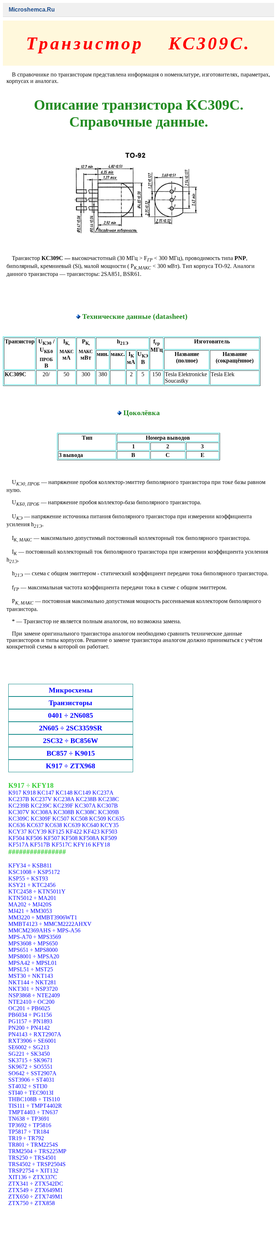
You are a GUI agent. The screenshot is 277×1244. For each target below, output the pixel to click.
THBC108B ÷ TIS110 (34, 1099)
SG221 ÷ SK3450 (29, 1054)
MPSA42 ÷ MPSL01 (32, 963)
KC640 (90, 825)
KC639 (71, 825)
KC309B (108, 812)
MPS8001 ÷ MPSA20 (33, 956)
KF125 (56, 831)
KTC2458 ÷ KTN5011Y (37, 891)
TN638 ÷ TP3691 (28, 1119)
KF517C (62, 844)
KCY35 (109, 825)
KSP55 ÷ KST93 (28, 878)
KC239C (41, 806)
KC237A (102, 793)
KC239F (63, 806)
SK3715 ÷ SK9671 (30, 1060)
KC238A (63, 799)
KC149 (82, 793)
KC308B (63, 812)
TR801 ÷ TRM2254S (33, 1145)
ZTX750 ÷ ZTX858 (31, 1203)
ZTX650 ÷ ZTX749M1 (35, 1197)
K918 (29, 793)
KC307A (85, 806)
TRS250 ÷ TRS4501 (32, 1158)
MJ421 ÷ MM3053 (30, 911)
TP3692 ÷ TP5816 (29, 1125)
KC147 (45, 793)
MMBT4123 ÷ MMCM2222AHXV (50, 924)
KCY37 (17, 831)
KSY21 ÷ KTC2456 (32, 885)
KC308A (41, 812)
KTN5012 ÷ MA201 (32, 898)
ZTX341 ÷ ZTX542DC (35, 1184)
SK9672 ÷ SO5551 (30, 1067)
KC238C (108, 799)
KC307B (107, 806)
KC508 (79, 819)
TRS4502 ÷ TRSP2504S (37, 1164)
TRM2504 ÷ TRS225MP (37, 1151)
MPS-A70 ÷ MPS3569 (34, 937)
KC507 (60, 819)
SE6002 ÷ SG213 (28, 1047)
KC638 (53, 825)
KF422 (74, 831)
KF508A (89, 838)
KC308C (86, 812)
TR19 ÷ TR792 (26, 1138)
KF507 (52, 838)
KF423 (91, 831)
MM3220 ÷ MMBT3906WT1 (42, 917)
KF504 (16, 838)
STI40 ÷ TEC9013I (30, 1093)
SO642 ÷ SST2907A (32, 1073)
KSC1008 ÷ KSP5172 (34, 872)
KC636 (16, 825)
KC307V (19, 812)
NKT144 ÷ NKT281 (32, 982)
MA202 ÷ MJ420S (30, 904)
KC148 (64, 793)
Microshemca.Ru (32, 9)
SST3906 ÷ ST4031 (31, 1080)
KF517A (18, 844)
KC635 (115, 819)
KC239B (18, 806)
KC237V (41, 799)
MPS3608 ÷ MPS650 (33, 943)
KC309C (18, 819)
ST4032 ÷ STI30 (27, 1086)
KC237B (18, 799)
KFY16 (82, 844)
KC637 (35, 825)
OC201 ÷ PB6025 (29, 1008)
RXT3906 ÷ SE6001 (32, 1041)
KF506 (34, 838)
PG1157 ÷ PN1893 (30, 1021)
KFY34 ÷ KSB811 (30, 865)
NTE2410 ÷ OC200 (31, 1002)
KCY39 (37, 831)
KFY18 (101, 844)
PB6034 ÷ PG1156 (30, 1015)
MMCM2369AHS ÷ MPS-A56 (44, 930)
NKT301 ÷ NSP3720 (33, 989)
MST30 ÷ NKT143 (30, 976)
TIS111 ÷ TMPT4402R (35, 1106)
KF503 (109, 831)
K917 (14, 793)
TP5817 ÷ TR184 (28, 1132)
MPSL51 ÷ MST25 (30, 969)
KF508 (69, 838)
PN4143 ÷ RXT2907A (34, 1034)
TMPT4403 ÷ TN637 (33, 1112)
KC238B (86, 799)
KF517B (40, 844)
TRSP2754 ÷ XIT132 (33, 1171)
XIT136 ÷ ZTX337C (32, 1177)
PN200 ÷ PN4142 (29, 1028)
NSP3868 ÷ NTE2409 (34, 995)
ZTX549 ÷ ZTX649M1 (35, 1190)
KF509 (109, 838)
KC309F (41, 819)
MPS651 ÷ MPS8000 (33, 950)
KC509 (97, 819)
